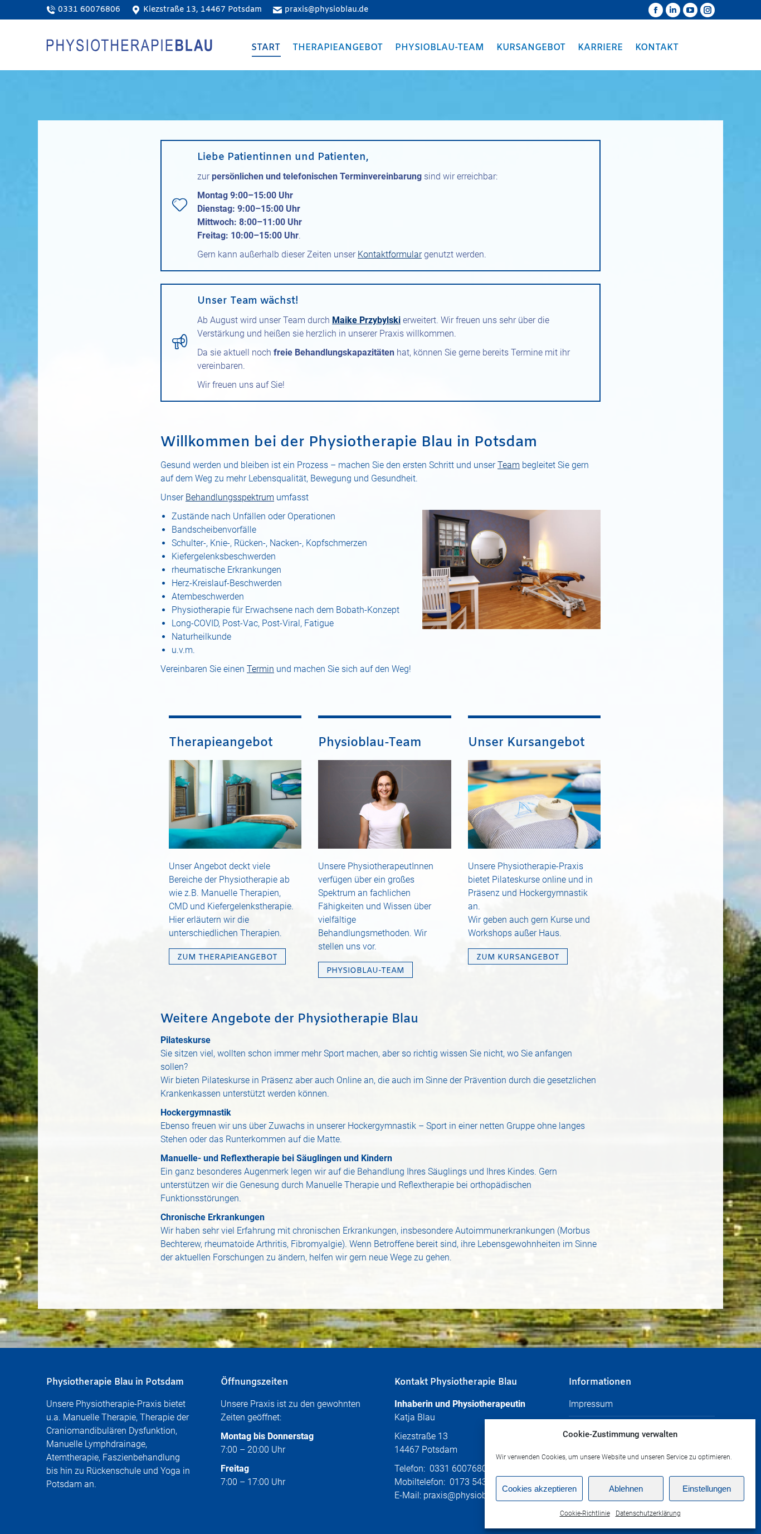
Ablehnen (626, 1488)
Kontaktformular (390, 254)
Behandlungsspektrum (230, 497)
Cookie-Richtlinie (585, 1513)
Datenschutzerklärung (648, 1513)
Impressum (591, 1404)
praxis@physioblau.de (326, 9)
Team (508, 465)
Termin (260, 669)
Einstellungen (706, 1488)
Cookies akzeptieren (539, 1488)
